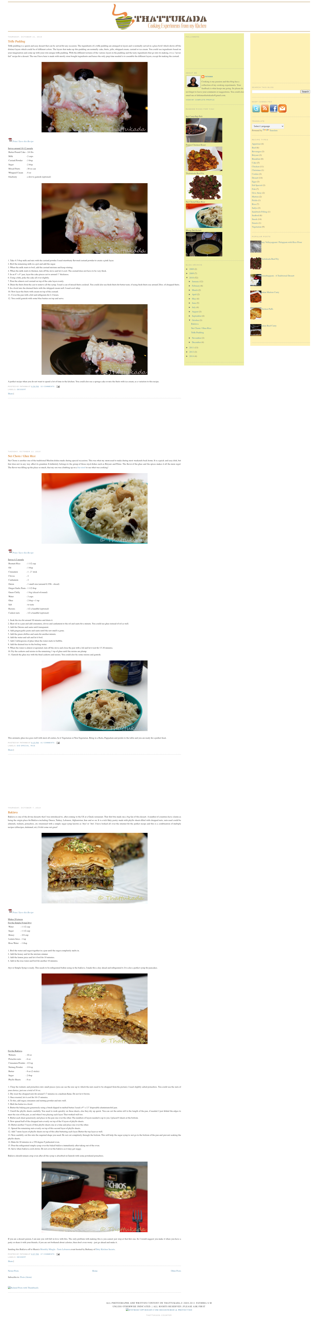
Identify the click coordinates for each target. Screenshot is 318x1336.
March (195, 289)
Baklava (13, 812)
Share (10, 393)
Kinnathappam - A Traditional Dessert (277, 275)
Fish (254, 188)
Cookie (255, 173)
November (197, 337)
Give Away (257, 192)
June (194, 302)
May (194, 298)
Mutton (255, 196)
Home (95, 1270)
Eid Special (23, 746)
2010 (191, 277)
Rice (33, 746)
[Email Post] (57, 386)
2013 (191, 351)
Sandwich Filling (259, 211)
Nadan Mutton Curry (270, 292)
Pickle (255, 200)
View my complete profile (200, 100)
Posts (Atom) (26, 1277)
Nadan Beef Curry (269, 325)
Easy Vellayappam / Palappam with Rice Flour (281, 242)
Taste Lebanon (63, 1249)
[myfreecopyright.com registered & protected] (159, 1309)
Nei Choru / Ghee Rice (22, 456)
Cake (254, 162)
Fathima (209, 77)
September (197, 315)
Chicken (256, 166)
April (194, 294)
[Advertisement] (94, 425)
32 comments (47, 386)
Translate (273, 130)
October (196, 320)
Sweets (255, 222)
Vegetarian (257, 226)
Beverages (256, 151)
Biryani (255, 155)
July (194, 307)
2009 (191, 273)
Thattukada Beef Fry (270, 258)
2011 (191, 347)
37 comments (47, 1254)
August (195, 311)
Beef (254, 147)
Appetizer (256, 143)
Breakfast (256, 158)
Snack (254, 219)
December (196, 342)
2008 (191, 268)
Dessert (21, 389)
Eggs (254, 181)
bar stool (81, 467)
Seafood (255, 215)
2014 (191, 356)
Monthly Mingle (47, 1249)
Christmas (256, 170)
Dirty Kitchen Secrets (105, 1249)
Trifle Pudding (16, 41)
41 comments (47, 743)
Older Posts (176, 1270)
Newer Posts (13, 1270)
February (196, 285)
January (195, 281)
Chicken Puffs (267, 308)
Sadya (254, 207)
